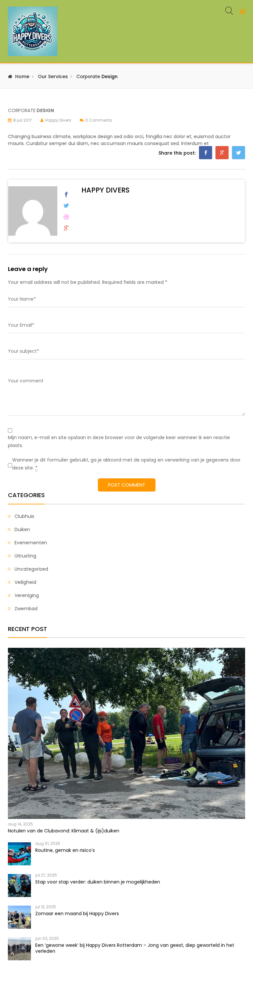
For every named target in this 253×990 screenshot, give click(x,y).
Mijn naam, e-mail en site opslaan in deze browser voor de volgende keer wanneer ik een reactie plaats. (119, 441)
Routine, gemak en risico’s (65, 850)
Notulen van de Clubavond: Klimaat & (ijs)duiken (63, 831)
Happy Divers (58, 120)
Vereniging (26, 595)
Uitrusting (25, 556)
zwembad (26, 608)
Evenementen (30, 542)
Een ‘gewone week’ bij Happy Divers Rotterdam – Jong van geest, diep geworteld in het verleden (134, 948)
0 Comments (98, 120)
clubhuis (24, 516)
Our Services (53, 76)
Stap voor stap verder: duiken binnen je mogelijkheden (97, 882)
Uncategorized (31, 569)
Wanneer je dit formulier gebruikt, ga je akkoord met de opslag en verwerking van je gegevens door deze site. (126, 464)
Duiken (22, 529)
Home (22, 76)
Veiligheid (25, 582)
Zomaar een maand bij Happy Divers (77, 913)
